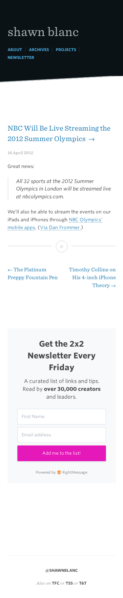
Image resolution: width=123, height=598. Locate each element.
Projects (66, 49)
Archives (39, 49)
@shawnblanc (61, 570)
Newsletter (21, 57)
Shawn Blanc (43, 31)
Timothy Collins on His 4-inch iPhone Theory (92, 277)
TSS (69, 583)
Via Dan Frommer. (60, 227)
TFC (55, 583)
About (15, 49)
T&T (83, 583)
